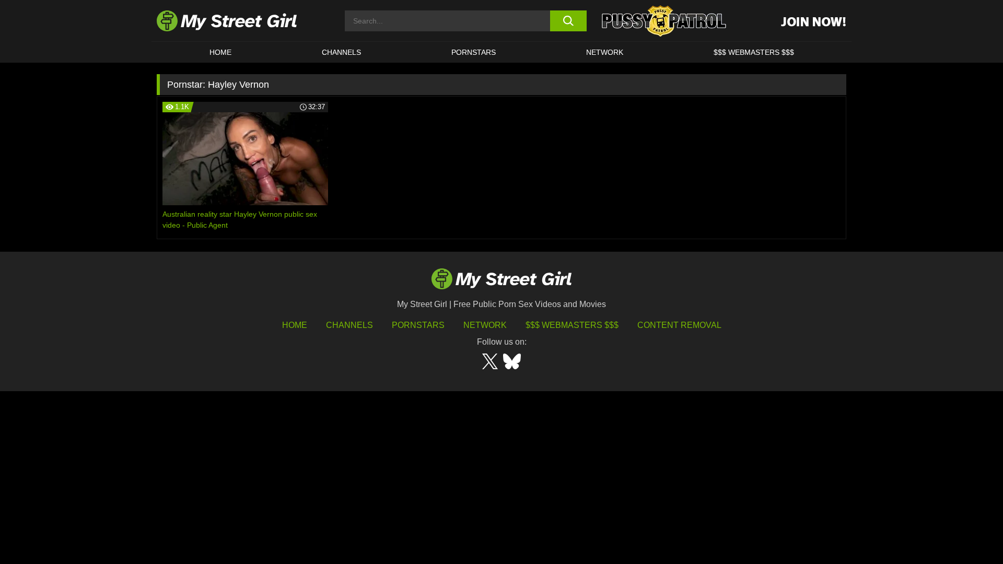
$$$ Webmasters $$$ (572, 325)
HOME (220, 52)
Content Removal (679, 325)
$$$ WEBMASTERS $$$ (754, 52)
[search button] (568, 20)
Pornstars (473, 52)
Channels (349, 325)
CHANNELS (341, 52)
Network (604, 52)
